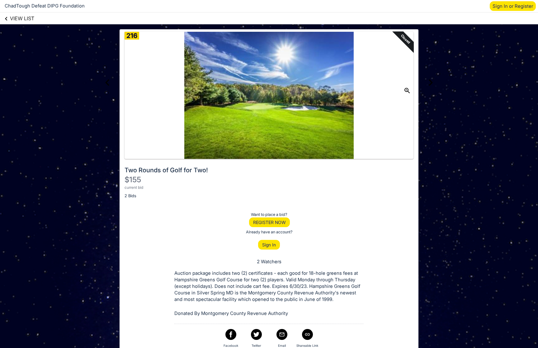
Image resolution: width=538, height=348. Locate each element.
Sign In (269, 244)
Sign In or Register (513, 6)
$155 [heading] (133, 179)
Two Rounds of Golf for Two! (166, 170)
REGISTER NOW (269, 222)
